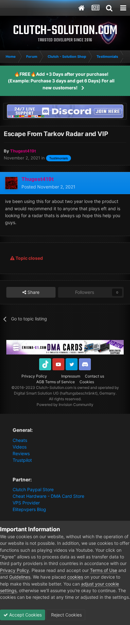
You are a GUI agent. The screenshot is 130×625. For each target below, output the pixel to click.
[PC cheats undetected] (65, 110)
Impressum (70, 376)
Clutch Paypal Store (33, 489)
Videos (20, 446)
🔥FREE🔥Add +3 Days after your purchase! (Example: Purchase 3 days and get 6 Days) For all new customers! (61, 80)
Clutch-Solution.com (54, 387)
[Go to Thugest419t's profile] (11, 183)
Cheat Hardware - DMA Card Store (48, 496)
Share (32, 292)
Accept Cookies (25, 614)
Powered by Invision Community (65, 404)
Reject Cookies (66, 614)
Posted (48, 186)
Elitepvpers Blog (29, 509)
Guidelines (19, 577)
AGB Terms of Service (55, 381)
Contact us (94, 376)
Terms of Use (103, 570)
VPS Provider (26, 502)
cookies (75, 577)
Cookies (87, 381)
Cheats (20, 440)
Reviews (21, 453)
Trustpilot (22, 460)
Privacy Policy (34, 376)
